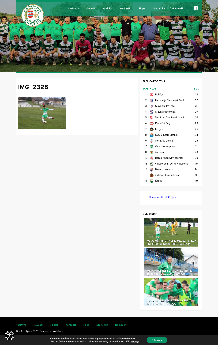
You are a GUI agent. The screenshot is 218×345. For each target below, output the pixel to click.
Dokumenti (176, 8)
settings (135, 341)
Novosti (90, 8)
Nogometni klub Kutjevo (163, 197)
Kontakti (125, 8)
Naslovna (73, 8)
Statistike (159, 8)
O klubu (107, 8)
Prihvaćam (156, 339)
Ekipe (142, 8)
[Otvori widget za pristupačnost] (9, 335)
